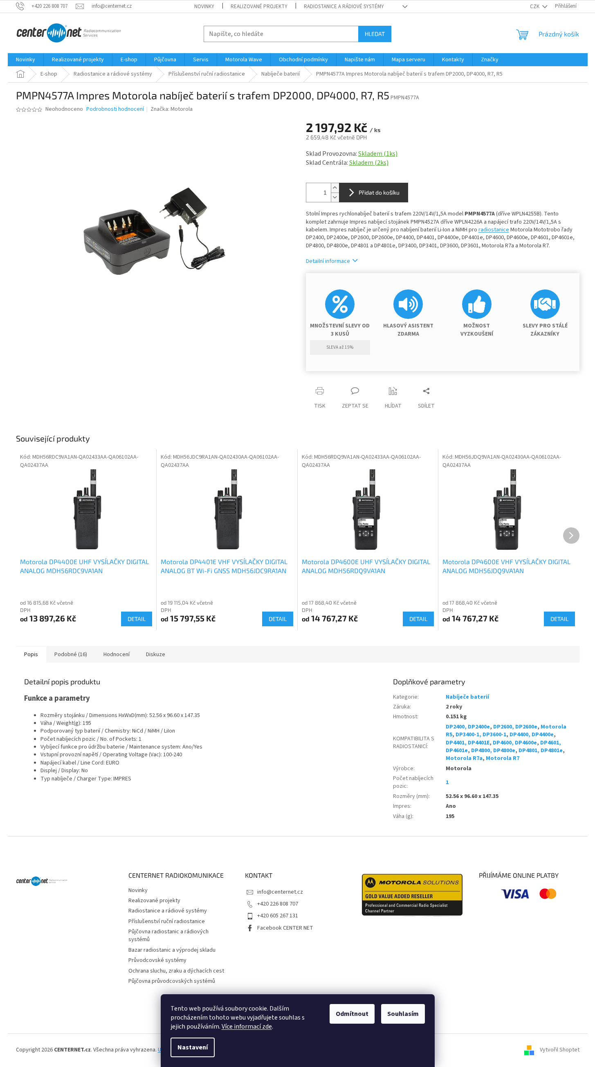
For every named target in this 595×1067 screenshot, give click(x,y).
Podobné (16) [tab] (70, 654)
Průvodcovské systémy (157, 960)
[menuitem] (25, 59)
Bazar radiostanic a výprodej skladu (172, 950)
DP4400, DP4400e (532, 735)
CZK (535, 6)
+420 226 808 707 (277, 904)
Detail (137, 618)
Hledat (375, 33)
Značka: (171, 109)
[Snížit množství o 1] (335, 197)
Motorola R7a (464, 758)
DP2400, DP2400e (468, 727)
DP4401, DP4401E (467, 743)
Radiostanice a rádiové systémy (344, 6)
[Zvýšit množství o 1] (335, 188)
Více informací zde (247, 1026)
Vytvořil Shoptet (559, 1050)
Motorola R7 (502, 758)
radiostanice (493, 230)
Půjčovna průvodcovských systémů (171, 981)
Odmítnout (352, 1013)
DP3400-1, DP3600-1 (481, 735)
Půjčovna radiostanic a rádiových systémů (168, 936)
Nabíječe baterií (467, 697)
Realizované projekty (259, 6)
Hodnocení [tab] (116, 654)
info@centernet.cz (280, 892)
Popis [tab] (31, 654)
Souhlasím (403, 1013)
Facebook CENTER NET (285, 928)
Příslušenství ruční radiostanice (166, 921)
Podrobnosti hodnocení (115, 109)
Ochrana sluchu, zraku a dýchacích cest (176, 971)
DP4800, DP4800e (493, 750)
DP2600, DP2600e (515, 727)
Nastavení (192, 1047)
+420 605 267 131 (277, 916)
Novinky (204, 6)
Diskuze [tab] (155, 654)
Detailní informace (328, 261)
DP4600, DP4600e (515, 743)
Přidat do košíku (379, 192)
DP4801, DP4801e (541, 750)
